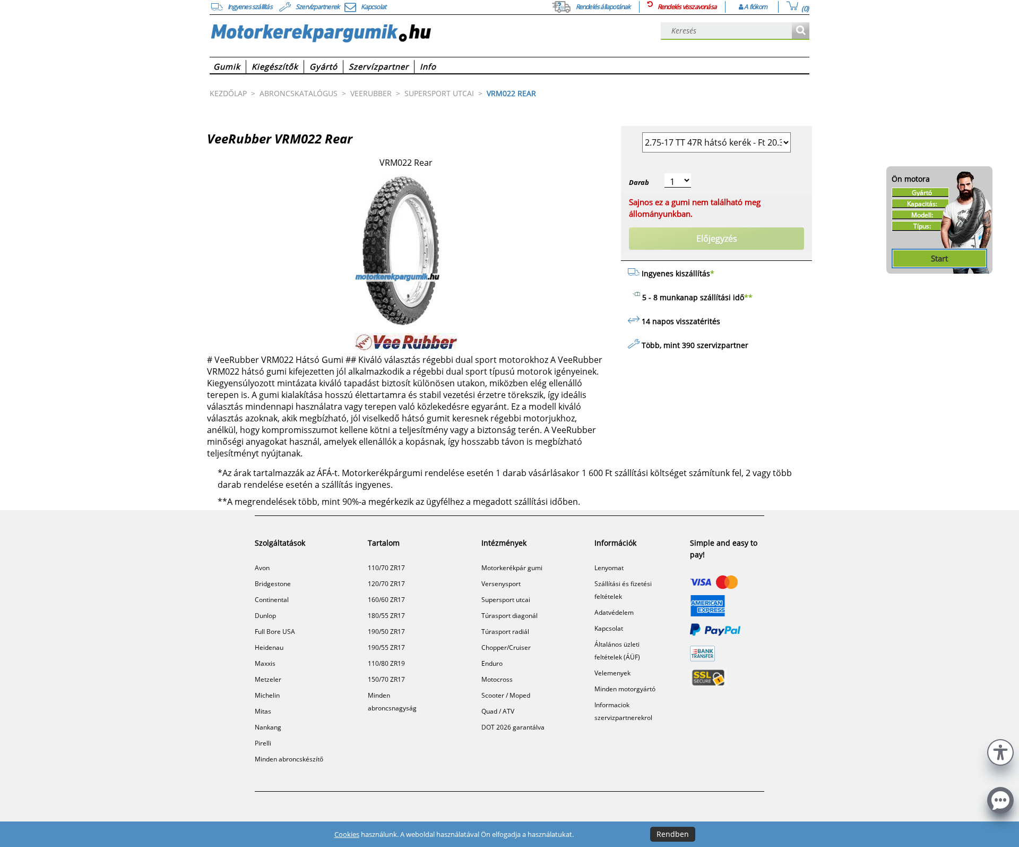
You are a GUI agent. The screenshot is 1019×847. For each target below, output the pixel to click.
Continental (272, 599)
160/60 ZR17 (386, 599)
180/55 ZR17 (386, 615)
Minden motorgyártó (624, 688)
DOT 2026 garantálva (513, 727)
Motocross (497, 679)
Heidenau (269, 647)
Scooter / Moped (505, 695)
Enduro (492, 663)
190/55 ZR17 (386, 647)
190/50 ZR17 (386, 631)
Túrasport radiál (505, 631)
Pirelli (263, 743)
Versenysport (501, 583)
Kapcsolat (608, 628)
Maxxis (265, 663)
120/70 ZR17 (386, 583)
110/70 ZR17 (386, 567)
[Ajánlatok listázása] (800, 31)
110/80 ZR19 (386, 663)
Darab (639, 182)
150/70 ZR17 (386, 679)
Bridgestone (273, 583)
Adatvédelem (614, 612)
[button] (1000, 751)
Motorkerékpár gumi (511, 567)
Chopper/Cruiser (506, 647)
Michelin (267, 695)
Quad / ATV (497, 711)
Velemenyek (612, 672)
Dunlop (265, 615)
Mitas (263, 711)
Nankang (268, 727)
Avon (262, 567)
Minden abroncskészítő (289, 759)
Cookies (346, 834)
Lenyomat (609, 567)
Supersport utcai (505, 599)
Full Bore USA (275, 631)
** (748, 297)
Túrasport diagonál (509, 615)
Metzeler (268, 679)
